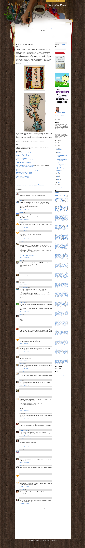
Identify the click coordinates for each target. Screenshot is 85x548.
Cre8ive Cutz (60, 314)
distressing (64, 354)
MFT (56, 208)
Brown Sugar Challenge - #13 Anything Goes (25, 172)
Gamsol (40, 184)
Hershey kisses (64, 323)
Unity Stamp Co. (58, 349)
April (58, 178)
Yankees (59, 351)
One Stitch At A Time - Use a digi (22, 155)
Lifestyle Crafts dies (64, 268)
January (58, 182)
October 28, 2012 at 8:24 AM (24, 385)
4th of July (58, 278)
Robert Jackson (66, 335)
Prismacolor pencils (37, 185)
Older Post (50, 536)
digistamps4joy (62, 303)
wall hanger (63, 306)
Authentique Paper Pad (59, 255)
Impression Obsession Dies (60, 228)
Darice (63, 256)
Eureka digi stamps (63, 266)
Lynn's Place (22, 489)
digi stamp (37, 184)
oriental (56, 359)
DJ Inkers (65, 314)
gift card (63, 304)
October (58, 152)
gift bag (59, 304)
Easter (56, 247)
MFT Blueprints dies (60, 209)
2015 (57, 143)
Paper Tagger (65, 333)
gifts (43, 184)
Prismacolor (59, 234)
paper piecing (64, 217)
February (58, 181)
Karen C (21, 260)
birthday (63, 221)
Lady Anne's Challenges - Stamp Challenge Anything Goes (27, 170)
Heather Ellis (65, 322)
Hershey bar (61, 285)
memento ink (65, 275)
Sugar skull (61, 343)
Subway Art (64, 272)
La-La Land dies (60, 325)
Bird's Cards (63, 264)
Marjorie (21, 314)
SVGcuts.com (57, 259)
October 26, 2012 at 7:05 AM (24, 323)
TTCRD (64, 253)
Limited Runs (66, 325)
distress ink (65, 234)
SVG (64, 219)
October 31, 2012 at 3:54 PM (24, 470)
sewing (61, 360)
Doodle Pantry (59, 265)
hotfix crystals (63, 227)
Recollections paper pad (58, 335)
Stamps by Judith (60, 295)
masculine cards (58, 275)
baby (62, 351)
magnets (67, 304)
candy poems (57, 352)
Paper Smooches (59, 333)
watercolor (57, 233)
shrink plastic (65, 360)
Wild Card (61, 350)
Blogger (64, 375)
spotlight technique (58, 362)
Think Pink (59, 167)
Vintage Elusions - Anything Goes (22, 176)
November (59, 151)
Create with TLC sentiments (61, 240)
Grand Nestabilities (62, 247)
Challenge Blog (57, 245)
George (56, 321)
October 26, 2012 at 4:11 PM (24, 343)
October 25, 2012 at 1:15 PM (24, 269)
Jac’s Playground (23, 337)
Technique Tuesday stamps (59, 344)
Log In (63, 0)
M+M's (63, 236)
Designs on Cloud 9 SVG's (63, 246)
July (58, 173)
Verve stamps (58, 204)
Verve (60, 224)
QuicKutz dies (63, 208)
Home (48, 0)
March (58, 179)
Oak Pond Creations (61, 331)
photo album (65, 359)
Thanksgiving (66, 344)
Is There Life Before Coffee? (25, 45)
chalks (63, 201)
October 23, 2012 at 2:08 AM (24, 197)
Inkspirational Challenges (59, 324)
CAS (67, 264)
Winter (63, 301)
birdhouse (65, 351)
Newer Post (18, 536)
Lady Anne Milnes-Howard (24, 230)
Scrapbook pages (64, 259)
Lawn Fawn (57, 268)
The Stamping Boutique (64, 297)
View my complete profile (60, 115)
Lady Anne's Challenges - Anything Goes (24, 152)
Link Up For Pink (60, 287)
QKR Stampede (57, 272)
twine (67, 362)
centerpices (64, 352)
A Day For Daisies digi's (62, 254)
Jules (21, 380)
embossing (62, 211)
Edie (20, 326)
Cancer (56, 312)
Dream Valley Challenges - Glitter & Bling (24, 177)
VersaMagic (57, 350)
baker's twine (64, 220)
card (58, 201)
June (58, 175)
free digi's (65, 243)
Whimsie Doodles (58, 301)
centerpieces (57, 353)
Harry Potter (60, 322)
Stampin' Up (58, 341)
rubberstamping (64, 249)
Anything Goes (63, 207)
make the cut (64, 239)
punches (56, 276)
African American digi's (24, 184)
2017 (57, 142)
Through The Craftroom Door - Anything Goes (25, 166)
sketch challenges (58, 361)
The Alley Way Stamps (59, 345)
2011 (57, 184)
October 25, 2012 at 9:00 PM (24, 311)
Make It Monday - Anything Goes (22, 154)
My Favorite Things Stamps (62, 230)
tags (56, 306)
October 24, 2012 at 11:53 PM (24, 227)
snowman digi (57, 263)
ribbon (66, 305)
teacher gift (63, 362)
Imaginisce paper (64, 267)
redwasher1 (22, 363)
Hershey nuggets (62, 257)
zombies (61, 363)
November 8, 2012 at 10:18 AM (24, 503)
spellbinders (58, 198)
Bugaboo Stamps (29, 61)
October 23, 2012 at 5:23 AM (24, 209)
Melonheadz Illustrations (64, 229)
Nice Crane (63, 330)
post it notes (57, 360)
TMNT (66, 343)
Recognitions (51, 28)
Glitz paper (60, 284)
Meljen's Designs (58, 225)
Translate (63, 44)
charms (61, 353)
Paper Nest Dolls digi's (64, 332)
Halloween (58, 236)
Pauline (21, 465)
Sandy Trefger (22, 241)
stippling (56, 218)
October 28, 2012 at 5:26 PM (24, 427)
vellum (59, 306)
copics (57, 192)
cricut (61, 216)
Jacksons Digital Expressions (22, 185)
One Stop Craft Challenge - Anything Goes (24, 156)
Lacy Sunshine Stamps (59, 286)
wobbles (57, 363)
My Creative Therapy (57, 4)
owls (62, 305)
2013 (57, 146)
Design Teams (37, 28)
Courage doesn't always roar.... (62, 168)
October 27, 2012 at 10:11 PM (24, 368)
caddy (61, 274)
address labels (61, 302)
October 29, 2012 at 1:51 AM (24, 446)
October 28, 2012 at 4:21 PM (24, 418)
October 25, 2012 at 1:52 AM (24, 238)
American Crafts (64, 278)
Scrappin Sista (22, 371)
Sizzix (65, 216)
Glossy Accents (47, 184)
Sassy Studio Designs (63, 293)
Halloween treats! (60, 153)
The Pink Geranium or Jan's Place (26, 438)
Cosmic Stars (62, 313)
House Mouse (57, 267)
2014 (57, 145)
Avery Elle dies (57, 264)
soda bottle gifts (64, 361)
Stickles (42, 185)
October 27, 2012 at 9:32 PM (24, 360)
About (52, 0)
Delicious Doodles (61, 316)
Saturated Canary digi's (59, 294)
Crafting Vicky (22, 302)
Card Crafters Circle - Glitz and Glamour (24, 173)
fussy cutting (57, 217)
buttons (61, 214)
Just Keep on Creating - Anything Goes (24, 179)
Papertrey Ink (59, 219)
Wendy (21, 388)
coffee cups (65, 353)
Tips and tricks (59, 243)
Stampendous (66, 294)
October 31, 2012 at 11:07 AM (24, 462)
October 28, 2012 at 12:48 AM (24, 377)
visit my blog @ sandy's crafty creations (27, 255)
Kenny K (65, 285)
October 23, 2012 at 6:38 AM (24, 219)
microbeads (58, 305)
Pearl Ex (56, 334)
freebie (60, 249)
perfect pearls (61, 359)
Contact (59, 0)
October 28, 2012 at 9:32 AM (24, 410)
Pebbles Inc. (64, 258)
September (59, 170)
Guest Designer (45, 28)
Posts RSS (55, 0)
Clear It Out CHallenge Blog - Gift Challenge (25, 165)
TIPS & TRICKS (30, 28)
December (59, 149)
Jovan (21, 449)
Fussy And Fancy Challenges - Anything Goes (25, 159)
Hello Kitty (57, 323)
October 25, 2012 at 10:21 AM (24, 257)
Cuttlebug (58, 197)
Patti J (21, 354)
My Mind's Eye (30, 185)
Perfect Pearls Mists (62, 292)
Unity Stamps (65, 349)
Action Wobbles (64, 263)
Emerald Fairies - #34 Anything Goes (23, 163)
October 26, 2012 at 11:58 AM (24, 334)
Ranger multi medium (63, 334)
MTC (62, 248)
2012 (57, 148)
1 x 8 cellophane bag (65, 277)
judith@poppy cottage (24, 421)
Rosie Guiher (22, 473)
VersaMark (60, 238)
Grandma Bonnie (23, 481)
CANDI (66, 244)
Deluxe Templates (54, 540)
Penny (21, 200)
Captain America (61, 312)
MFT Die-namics (60, 195)
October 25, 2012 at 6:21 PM (24, 284)
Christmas (65, 224)
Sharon (21, 222)
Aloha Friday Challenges (59, 244)
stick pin (59, 277)
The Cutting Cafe (62, 296)
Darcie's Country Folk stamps (59, 315)
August (58, 172)
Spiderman (62, 340)
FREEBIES (23, 28)
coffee (66, 274)
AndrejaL (21, 212)
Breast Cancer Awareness (63, 235)
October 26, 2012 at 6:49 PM (24, 351)
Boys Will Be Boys (64, 311)
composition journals (58, 354)
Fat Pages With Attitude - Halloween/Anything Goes (26, 174)
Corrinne (21, 397)
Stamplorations (63, 341)
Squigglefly (66, 340)
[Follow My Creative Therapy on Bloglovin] (60, 49)
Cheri (21, 346)
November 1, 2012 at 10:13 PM (24, 486)
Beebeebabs (22, 280)
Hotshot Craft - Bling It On (21, 161)
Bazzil (56, 235)
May (20, 191)
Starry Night (61, 342)
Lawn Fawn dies (64, 205)
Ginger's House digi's (62, 321)
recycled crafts (62, 276)
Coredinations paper (64, 233)
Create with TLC (62, 282)
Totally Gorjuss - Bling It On (21, 158)
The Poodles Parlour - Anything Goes (23, 162)
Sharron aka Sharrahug (24, 287)
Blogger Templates (43, 540)
